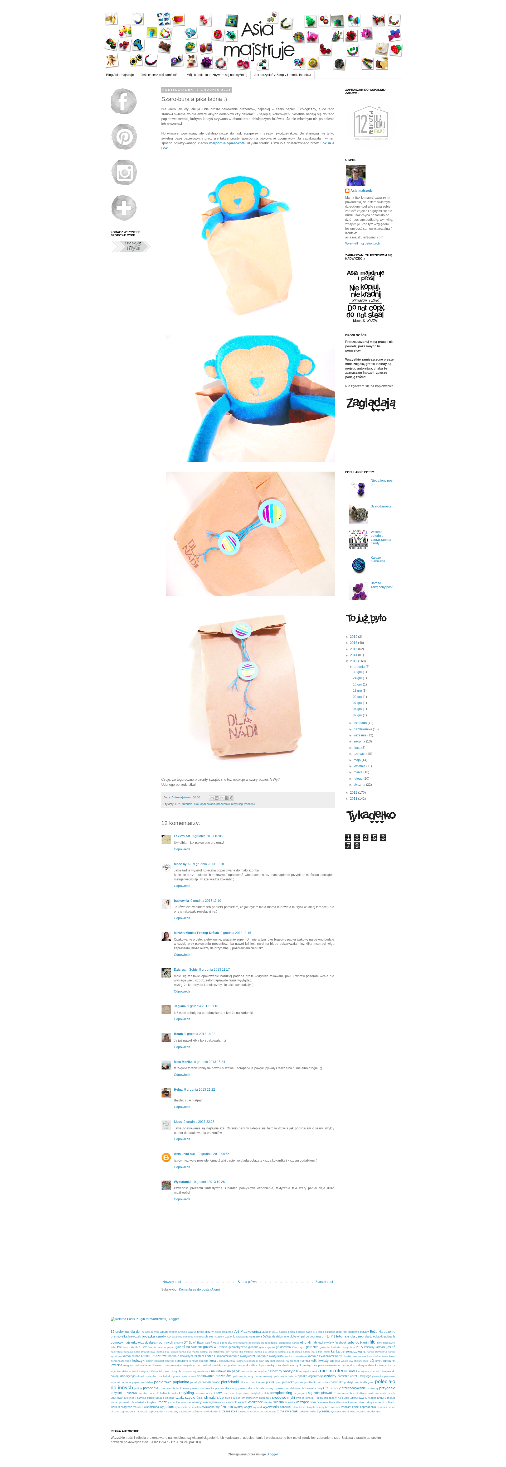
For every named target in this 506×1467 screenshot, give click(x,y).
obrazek (375, 1371)
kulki (314, 1361)
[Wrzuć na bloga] (216, 797)
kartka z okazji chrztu (242, 1356)
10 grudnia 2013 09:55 (213, 1154)
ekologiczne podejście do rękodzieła (255, 1342)
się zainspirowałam (322, 1393)
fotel (119, 1347)
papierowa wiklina (142, 1382)
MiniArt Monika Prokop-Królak (196, 933)
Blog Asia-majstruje (120, 75)
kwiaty (323, 1360)
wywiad (257, 1407)
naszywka (305, 1371)
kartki (338, 1356)
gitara (262, 1347)
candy (161, 1336)
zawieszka (229, 1411)
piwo (278, 1382)
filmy (379, 1342)
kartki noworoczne (355, 1356)
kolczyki (138, 1360)
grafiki (271, 1347)
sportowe (117, 1397)
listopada (361, 723)
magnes (128, 1365)
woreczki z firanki (385, 1402)
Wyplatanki (182, 1182)
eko (196, 804)
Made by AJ (183, 864)
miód (152, 1371)
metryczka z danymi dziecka (359, 1365)
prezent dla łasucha (202, 1388)
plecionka (288, 1382)
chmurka (188, 1336)
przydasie (387, 1388)
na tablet (247, 1371)
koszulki (253, 1360)
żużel (313, 1411)
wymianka (208, 1406)
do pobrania (387, 1336)
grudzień (312, 1347)
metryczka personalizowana (321, 1365)
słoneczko (381, 1393)
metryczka (229, 1365)
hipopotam (348, 1347)
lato (332, 1360)
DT (186, 1342)
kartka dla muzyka (242, 1351)
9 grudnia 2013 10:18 (208, 864)
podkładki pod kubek (317, 1382)
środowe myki (283, 1397)
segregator (300, 1393)
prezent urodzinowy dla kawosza (296, 1388)
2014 (354, 655)
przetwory (372, 1388)
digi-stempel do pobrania (305, 1336)
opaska (302, 1376)
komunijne (181, 1360)
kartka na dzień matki (316, 1351)
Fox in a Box (138, 1347)
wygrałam (167, 1407)
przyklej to (118, 1393)
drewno (178, 1342)
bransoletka (119, 1336)
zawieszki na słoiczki (250, 1411)
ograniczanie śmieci (184, 1376)
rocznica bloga (233, 1393)
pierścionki (230, 1382)
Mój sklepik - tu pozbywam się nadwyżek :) (217, 75)
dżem (223, 1342)
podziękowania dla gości (359, 1382)
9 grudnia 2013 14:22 (199, 1034)
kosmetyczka (227, 1360)
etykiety (329, 1342)
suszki (150, 1397)
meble (217, 1365)
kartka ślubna (131, 1356)
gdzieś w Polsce (215, 1347)
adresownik (152, 1331)
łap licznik (389, 1360)
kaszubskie (374, 1356)
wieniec (268, 1402)
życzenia (323, 1411)
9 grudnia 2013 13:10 (202, 1006)
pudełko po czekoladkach (154, 1393)
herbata (335, 1347)
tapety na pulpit (339, 1397)
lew (351, 1360)
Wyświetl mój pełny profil (363, 243)
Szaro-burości (381, 506)
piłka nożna (247, 1382)
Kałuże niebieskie (378, 559)
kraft (261, 1360)
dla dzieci (357, 1336)
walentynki (210, 1402)
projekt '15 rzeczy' (328, 1388)
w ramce (186, 1402)
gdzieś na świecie (189, 1347)
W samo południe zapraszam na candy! (381, 537)
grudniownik (283, 1347)
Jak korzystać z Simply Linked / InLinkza (282, 75)
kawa (385, 1356)
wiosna (279, 1402)
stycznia (360, 785)
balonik (300, 1331)
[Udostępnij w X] (221, 797)
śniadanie (265, 1397)
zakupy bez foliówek (328, 1407)
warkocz (222, 1402)
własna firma (327, 1402)
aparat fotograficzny (201, 1331)
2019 (354, 637)
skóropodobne (346, 1393)
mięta (144, 1371)
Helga (178, 1089)
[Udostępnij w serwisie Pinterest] (231, 797)
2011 (354, 798)
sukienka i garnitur (135, 1397)
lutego (358, 778)
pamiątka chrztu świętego (354, 1376)
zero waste (269, 1411)
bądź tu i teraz (315, 1331)
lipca (357, 748)
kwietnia (360, 766)
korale (214, 1361)
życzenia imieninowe (342, 1411)
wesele (232, 1402)
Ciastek (219, 1336)
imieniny (369, 1347)
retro (219, 1392)
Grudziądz (298, 1347)
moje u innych (172, 1371)
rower (246, 1393)
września (360, 735)
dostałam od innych (159, 1342)
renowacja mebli (205, 1393)
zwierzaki (291, 1411)
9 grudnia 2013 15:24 (209, 1062)
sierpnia (360, 741)
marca (358, 772)
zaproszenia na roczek (134, 1411)
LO (372, 1361)
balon (291, 1331)
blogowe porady (358, 1331)
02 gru (358, 715)
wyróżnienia (224, 1407)
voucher (175, 1402)
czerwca (360, 754)
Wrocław (138, 1407)
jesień (391, 1347)
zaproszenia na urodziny (163, 1411)
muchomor (203, 1371)
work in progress (121, 1406)
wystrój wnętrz (243, 1406)
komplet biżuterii (164, 1360)
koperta (203, 1360)
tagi (326, 1397)
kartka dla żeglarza (290, 1351)
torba (114, 1402)
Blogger (272, 1454)
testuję (391, 1397)
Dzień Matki (212, 1342)
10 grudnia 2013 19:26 (208, 1182)
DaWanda (269, 1336)
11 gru (358, 690)
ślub (220, 1397)
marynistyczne (191, 1365)
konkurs (193, 1360)
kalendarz (117, 1351)
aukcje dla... (270, 1331)
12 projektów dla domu (127, 1332)
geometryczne (237, 1347)
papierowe (163, 1382)
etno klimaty (308, 1342)
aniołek (182, 1331)
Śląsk (200, 1397)
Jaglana (180, 1006)
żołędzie (304, 1411)
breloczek (134, 1336)
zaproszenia (368, 1406)
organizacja (315, 1376)
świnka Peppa (314, 1397)
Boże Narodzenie (382, 1332)
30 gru (358, 672)
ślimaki (210, 1397)
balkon (283, 1331)
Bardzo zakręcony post (381, 585)
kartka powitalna (377, 1351)
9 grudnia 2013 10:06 (207, 836)
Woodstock (342, 1402)
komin (149, 1360)
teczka (372, 1397)
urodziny (163, 1402)
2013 (354, 661)
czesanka (255, 1336)
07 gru (358, 703)
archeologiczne (224, 1331)
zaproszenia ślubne (191, 1411)
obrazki (141, 1376)
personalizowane (209, 1382)
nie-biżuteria (334, 1370)
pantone (126, 1382)
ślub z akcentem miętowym (241, 1397)
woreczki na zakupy (362, 1402)
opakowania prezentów (215, 804)
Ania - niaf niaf (184, 1154)
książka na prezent (287, 1360)
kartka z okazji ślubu (270, 1356)
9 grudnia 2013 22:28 (199, 1122)
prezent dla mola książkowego (256, 1388)
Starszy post (324, 1282)
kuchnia (305, 1360)
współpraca (151, 1406)
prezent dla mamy (226, 1388)
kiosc (178, 1122)
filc (372, 1342)
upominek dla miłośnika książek (137, 1402)
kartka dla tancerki (266, 1351)
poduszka (337, 1382)
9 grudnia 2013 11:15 (236, 933)
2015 (354, 649)
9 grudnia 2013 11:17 (214, 969)
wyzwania (271, 1406)
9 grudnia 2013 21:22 (199, 1089)
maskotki (206, 1365)
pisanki (270, 1382)
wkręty (314, 1402)
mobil (158, 1371)
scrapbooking (281, 1393)
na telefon (260, 1371)
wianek (242, 1402)
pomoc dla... (152, 1388)
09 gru (358, 697)
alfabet (173, 1331)
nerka (315, 1371)
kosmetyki (242, 1360)
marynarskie (174, 1365)
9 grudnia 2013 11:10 (206, 901)
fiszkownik (389, 1342)
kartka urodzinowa (154, 1356)
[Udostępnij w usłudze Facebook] (226, 797)
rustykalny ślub (260, 1393)
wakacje (197, 1402)
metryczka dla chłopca (251, 1365)
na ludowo (218, 1371)
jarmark (381, 1347)
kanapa (128, 1351)
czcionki (230, 1336)
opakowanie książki (284, 1376)
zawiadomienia (212, 1411)
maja (358, 760)
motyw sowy (189, 1371)
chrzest (209, 1336)
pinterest (260, 1382)
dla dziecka (372, 1336)
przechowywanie (354, 1388)
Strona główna (248, 1282)
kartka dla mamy (189, 1351)
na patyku (234, 1371)
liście (366, 1360)
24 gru (358, 678)
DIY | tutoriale (183, 804)
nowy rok (363, 1371)
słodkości (361, 1393)
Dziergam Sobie (186, 969)
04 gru (358, 709)
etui (320, 1342)
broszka (148, 1336)
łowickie (116, 1365)
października (363, 729)
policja (138, 1388)
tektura (381, 1397)
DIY (324, 1336)
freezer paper (166, 1347)
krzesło (270, 1360)
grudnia (360, 667)
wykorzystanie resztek (187, 1407)
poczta (299, 1382)
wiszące (302, 1402)
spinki (391, 1393)
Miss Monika (183, 1062)
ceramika (177, 1336)
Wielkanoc (255, 1402)
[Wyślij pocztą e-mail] (211, 797)
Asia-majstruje (181, 797)
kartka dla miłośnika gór (215, 1351)
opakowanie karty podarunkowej (251, 1376)
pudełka (132, 1392)
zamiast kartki (350, 1406)
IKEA (359, 1347)
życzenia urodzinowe (368, 1411)
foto (125, 1347)
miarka (136, 1371)
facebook (341, 1342)
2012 (354, 792)
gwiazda (325, 1347)
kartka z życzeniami (321, 1356)
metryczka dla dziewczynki (285, 1365)
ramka (174, 1393)
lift (355, 1360)
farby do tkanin (358, 1342)
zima (280, 1411)
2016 (354, 643)
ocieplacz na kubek (159, 1376)
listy (359, 1360)
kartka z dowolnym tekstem (186, 1356)
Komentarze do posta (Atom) (199, 1289)
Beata (178, 1034)
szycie (190, 1397)
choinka (199, 1336)
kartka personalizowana (348, 1351)
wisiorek (290, 1402)
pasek (194, 1382)
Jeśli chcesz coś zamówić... (160, 75)
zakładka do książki (303, 1407)
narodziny (275, 1371)
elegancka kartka (289, 1342)
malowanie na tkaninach (150, 1365)
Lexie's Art (182, 836)
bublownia (181, 901)
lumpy (378, 1360)
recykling (237, 804)
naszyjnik (290, 1371)
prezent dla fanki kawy (175, 1388)
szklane (169, 1397)
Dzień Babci (196, 1342)
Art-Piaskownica (247, 1331)
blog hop (341, 1331)
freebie (152, 1347)
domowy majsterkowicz (127, 1342)
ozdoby (330, 1376)
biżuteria (330, 1331)
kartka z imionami (216, 1356)
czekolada (242, 1336)
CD (169, 1336)
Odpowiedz (182, 849)
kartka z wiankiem (295, 1356)
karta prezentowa (144, 1351)
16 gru (358, 684)
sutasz (159, 1397)
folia (113, 1347)
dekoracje (282, 1336)
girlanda (253, 1347)
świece (300, 1397)
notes (353, 1371)
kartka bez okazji (167, 1351)
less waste (341, 1360)
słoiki (371, 1393)
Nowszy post (172, 1282)
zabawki (249, 804)
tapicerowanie (358, 1397)
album (164, 1331)
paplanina (181, 1382)
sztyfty (180, 1397)
